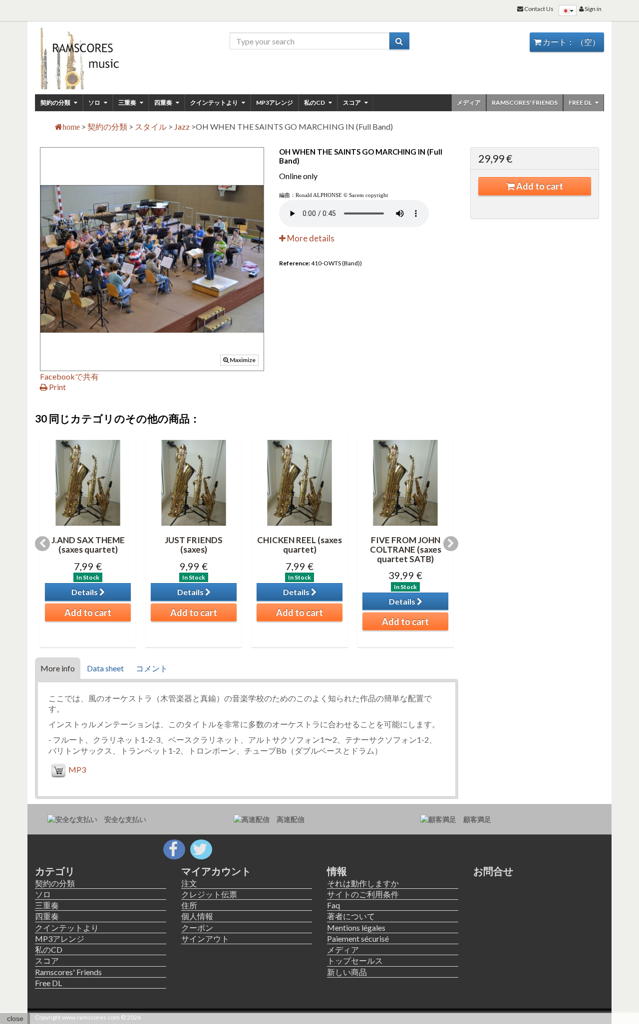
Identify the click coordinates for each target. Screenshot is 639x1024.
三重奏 (127, 102)
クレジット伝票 (209, 894)
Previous (42, 543)
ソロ (94, 102)
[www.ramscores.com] (100, 55)
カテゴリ (55, 871)
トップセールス (355, 960)
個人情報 (197, 916)
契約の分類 (55, 102)
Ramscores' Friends (525, 102)
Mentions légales (356, 927)
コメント (152, 668)
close (15, 1019)
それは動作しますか (363, 883)
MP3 (77, 769)
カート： (570, 41)
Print (56, 387)
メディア (469, 102)
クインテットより (214, 102)
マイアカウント (216, 871)
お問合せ (493, 871)
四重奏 (163, 102)
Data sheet (105, 668)
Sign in (593, 8)
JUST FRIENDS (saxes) (194, 545)
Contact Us (538, 8)
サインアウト (205, 938)
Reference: (294, 263)
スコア (352, 102)
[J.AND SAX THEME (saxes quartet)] (88, 483)
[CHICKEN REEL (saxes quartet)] (299, 483)
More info (57, 668)
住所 (189, 905)
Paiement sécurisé (358, 938)
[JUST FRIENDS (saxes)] (194, 483)
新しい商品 (347, 972)
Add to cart (539, 186)
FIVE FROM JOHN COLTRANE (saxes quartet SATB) (405, 549)
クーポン (197, 927)
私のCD (315, 102)
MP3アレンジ (274, 102)
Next (450, 543)
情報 (337, 871)
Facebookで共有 (69, 376)
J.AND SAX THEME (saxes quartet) (88, 545)
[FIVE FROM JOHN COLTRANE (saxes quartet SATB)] (405, 483)
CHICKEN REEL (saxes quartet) (299, 545)
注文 (189, 883)
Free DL (581, 102)
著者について (351, 916)
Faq (333, 905)
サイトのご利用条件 (363, 894)
